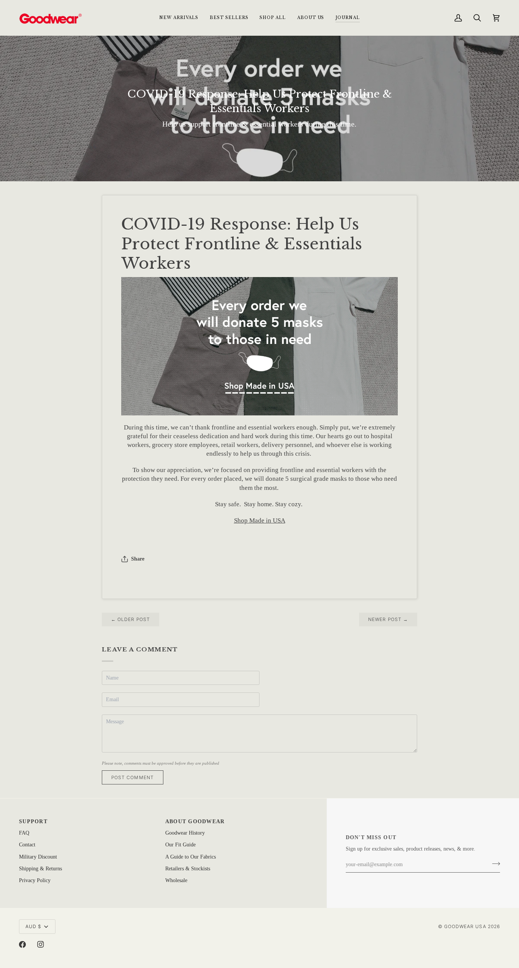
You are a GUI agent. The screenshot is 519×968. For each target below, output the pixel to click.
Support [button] (33, 821)
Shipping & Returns (40, 868)
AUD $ (33, 926)
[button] (272, 17)
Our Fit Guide (180, 845)
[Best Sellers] (259, 345)
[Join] (493, 864)
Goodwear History (185, 833)
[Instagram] (40, 944)
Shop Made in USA (259, 520)
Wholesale (176, 880)
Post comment (132, 777)
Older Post (130, 619)
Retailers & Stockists (187, 868)
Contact (27, 845)
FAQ (24, 833)
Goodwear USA (465, 926)
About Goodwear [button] (195, 821)
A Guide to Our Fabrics (190, 857)
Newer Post (388, 619)
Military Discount (38, 857)
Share (137, 559)
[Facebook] (22, 944)
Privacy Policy (35, 880)
